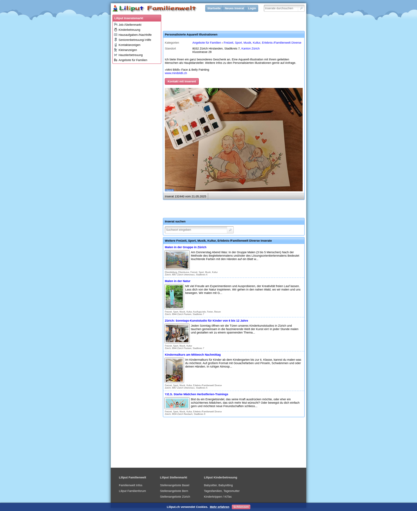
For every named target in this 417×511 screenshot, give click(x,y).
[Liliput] (160, 9)
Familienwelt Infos (130, 485)
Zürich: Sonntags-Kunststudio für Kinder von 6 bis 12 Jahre (206, 320)
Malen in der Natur (177, 281)
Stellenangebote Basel (174, 485)
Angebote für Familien (133, 60)
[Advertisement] (136, 114)
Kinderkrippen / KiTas (218, 496)
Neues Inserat (234, 8)
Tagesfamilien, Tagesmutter (222, 491)
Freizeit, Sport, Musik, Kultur (242, 42)
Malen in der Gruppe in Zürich (185, 247)
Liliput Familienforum (132, 491)
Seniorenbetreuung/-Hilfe (135, 40)
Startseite (214, 8)
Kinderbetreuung (129, 29)
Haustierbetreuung (131, 55)
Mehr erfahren (219, 507)
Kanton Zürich (250, 48)
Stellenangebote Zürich (175, 496)
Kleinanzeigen (128, 50)
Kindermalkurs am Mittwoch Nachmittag (193, 354)
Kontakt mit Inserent (182, 81)
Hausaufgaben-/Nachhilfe (135, 34)
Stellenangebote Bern (174, 491)
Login (252, 8)
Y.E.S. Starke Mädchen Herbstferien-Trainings (196, 394)
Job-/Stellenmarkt (130, 24)
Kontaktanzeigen (129, 45)
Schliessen (241, 507)
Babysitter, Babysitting (218, 485)
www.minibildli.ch (176, 73)
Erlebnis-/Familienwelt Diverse (281, 42)
